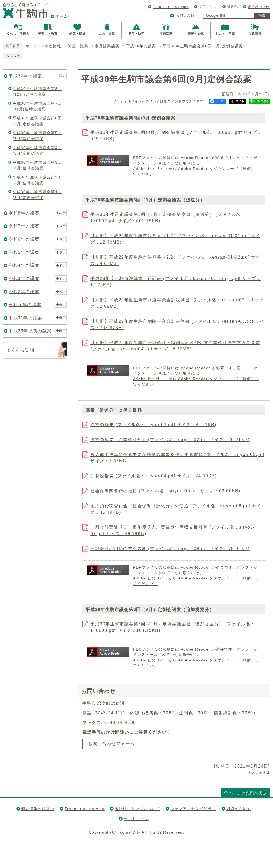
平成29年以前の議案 (30, 331)
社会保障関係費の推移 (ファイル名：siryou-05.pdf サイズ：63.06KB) (165, 491)
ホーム (32, 46)
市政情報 (53, 46)
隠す (62, 75)
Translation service (170, 7)
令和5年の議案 (24, 252)
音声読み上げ (259, 7)
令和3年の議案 (24, 278)
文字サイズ (208, 7)
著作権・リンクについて (137, 809)
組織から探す (238, 809)
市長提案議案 (107, 46)
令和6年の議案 (24, 239)
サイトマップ (136, 819)
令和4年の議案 (24, 265)
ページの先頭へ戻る (248, 793)
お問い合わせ (187, 15)
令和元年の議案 (25, 304)
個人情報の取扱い (37, 809)
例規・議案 (77, 46)
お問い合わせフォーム (111, 743)
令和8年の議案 (24, 213)
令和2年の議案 (24, 291)
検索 (261, 15)
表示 (62, 213)
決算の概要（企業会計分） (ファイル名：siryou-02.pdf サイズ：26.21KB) (170, 439)
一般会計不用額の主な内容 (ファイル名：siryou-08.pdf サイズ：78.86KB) (170, 548)
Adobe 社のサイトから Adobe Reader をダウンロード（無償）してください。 (196, 171)
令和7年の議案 (24, 226)
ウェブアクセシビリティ (193, 809)
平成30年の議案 (141, 46)
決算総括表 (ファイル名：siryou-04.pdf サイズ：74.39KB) (153, 476)
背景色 (232, 7)
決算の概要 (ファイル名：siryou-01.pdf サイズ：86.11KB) (153, 424)
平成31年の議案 (25, 318)
